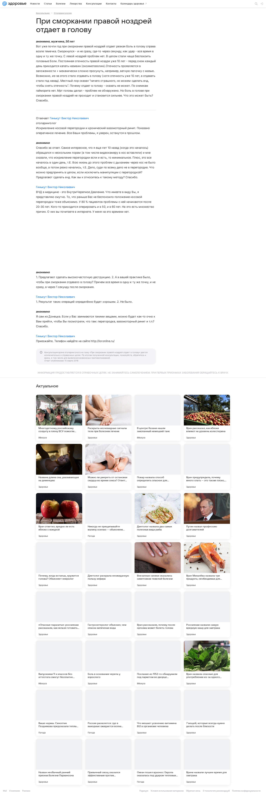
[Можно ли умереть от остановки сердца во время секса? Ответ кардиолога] (108, 467)
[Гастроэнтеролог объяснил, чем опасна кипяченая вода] (108, 614)
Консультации (43, 13)
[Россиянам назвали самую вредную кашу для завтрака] (207, 614)
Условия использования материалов (167, 791)
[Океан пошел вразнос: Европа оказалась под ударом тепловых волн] (158, 762)
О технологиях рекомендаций (216, 791)
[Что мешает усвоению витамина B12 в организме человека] (158, 713)
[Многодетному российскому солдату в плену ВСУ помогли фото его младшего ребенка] (59, 418)
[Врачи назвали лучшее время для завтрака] (207, 762)
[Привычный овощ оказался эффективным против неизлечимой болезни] (108, 762)
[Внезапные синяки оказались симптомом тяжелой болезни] (158, 565)
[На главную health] (16, 3)
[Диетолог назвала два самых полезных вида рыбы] (158, 516)
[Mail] (4, 3)
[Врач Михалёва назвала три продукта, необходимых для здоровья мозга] (207, 565)
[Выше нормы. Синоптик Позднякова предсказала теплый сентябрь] (59, 713)
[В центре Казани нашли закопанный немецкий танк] (158, 418)
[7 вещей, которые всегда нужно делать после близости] (207, 713)
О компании (14, 791)
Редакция (143, 791)
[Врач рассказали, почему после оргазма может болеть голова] (158, 614)
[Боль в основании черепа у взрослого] (108, 664)
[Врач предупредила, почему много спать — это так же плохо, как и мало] (207, 467)
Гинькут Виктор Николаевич (69, 118)
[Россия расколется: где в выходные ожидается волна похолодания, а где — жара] (108, 713)
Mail (5, 791)
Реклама (26, 791)
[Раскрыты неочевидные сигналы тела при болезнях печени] (108, 418)
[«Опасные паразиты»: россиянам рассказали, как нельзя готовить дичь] (59, 614)
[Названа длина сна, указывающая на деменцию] (59, 467)
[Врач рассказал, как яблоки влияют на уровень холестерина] (207, 418)
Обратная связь (193, 791)
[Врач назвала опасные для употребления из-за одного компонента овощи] (207, 664)
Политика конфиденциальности (246, 791)
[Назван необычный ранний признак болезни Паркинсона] (59, 762)
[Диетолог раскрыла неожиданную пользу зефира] (108, 565)
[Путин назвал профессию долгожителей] (207, 516)
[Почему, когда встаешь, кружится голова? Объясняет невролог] (59, 565)
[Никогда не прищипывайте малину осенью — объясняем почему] (108, 516)
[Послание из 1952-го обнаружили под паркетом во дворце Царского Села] (158, 664)
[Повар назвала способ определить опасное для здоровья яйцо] (158, 467)
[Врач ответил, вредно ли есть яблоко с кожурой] (59, 516)
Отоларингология (63, 13)
